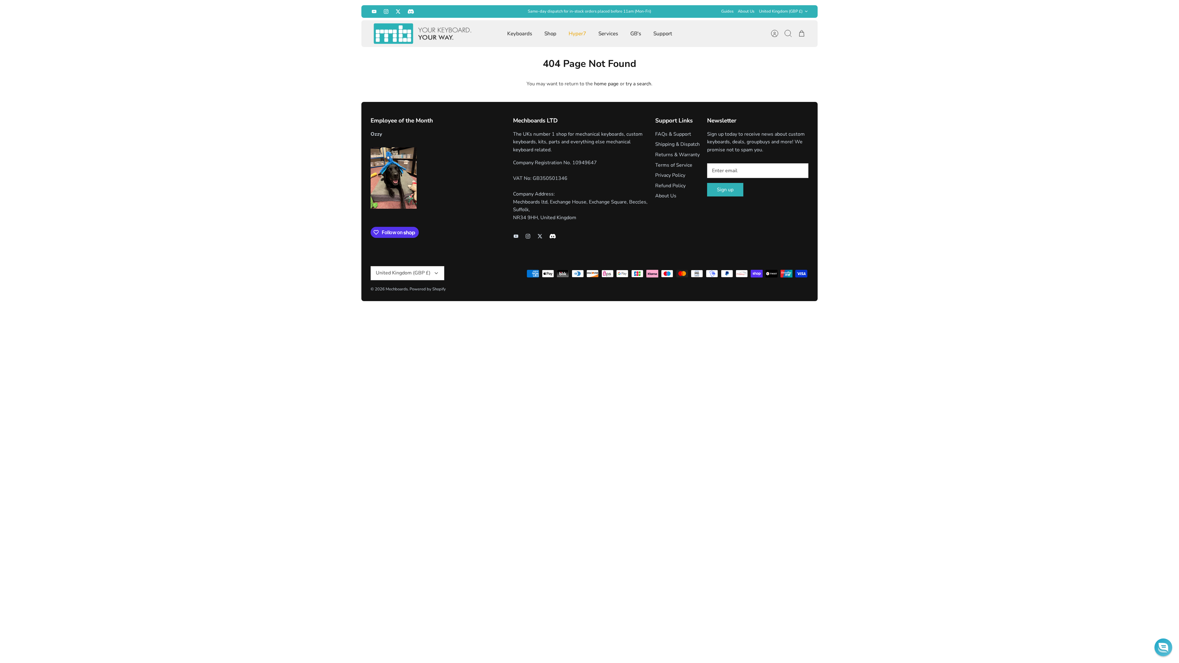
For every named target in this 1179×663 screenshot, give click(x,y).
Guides (727, 11)
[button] (1163, 647)
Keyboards (519, 33)
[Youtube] (374, 11)
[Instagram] (386, 11)
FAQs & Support (673, 134)
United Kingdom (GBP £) (781, 11)
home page (606, 83)
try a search (638, 83)
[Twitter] (398, 11)
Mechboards (397, 289)
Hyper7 (577, 33)
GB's (635, 33)
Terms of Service (673, 165)
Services (608, 33)
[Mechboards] (423, 33)
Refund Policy (670, 185)
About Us (746, 11)
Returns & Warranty (677, 154)
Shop (550, 33)
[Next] (685, 11)
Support (662, 33)
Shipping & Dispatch (677, 144)
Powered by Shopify (428, 289)
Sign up (725, 189)
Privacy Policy (670, 175)
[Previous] (493, 11)
